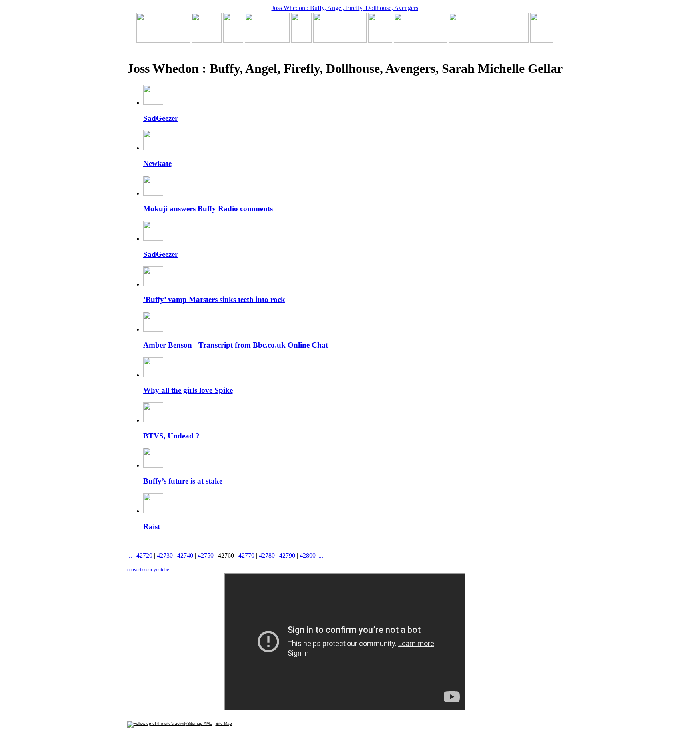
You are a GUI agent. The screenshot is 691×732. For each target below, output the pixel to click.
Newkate (157, 163)
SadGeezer (160, 118)
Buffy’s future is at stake (182, 481)
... (129, 555)
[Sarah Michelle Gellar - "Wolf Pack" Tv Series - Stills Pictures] (267, 40)
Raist (151, 526)
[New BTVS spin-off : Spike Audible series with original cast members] (207, 40)
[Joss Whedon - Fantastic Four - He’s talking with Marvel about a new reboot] (489, 40)
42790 (287, 555)
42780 (267, 555)
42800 (308, 555)
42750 (206, 555)
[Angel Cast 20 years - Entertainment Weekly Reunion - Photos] (541, 40)
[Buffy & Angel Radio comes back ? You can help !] (420, 40)
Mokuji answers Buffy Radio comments (208, 208)
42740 (185, 555)
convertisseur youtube (148, 569)
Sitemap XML (199, 723)
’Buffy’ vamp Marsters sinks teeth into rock (214, 299)
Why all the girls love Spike (188, 390)
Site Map (224, 723)
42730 (165, 555)
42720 (144, 555)
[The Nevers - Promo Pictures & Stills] (301, 40)
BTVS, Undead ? (171, 436)
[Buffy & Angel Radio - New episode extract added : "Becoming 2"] (340, 40)
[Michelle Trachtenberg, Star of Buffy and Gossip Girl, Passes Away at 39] (163, 40)
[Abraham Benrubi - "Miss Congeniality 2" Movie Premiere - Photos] (380, 40)
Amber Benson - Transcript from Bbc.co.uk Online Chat (235, 345)
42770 (246, 555)
